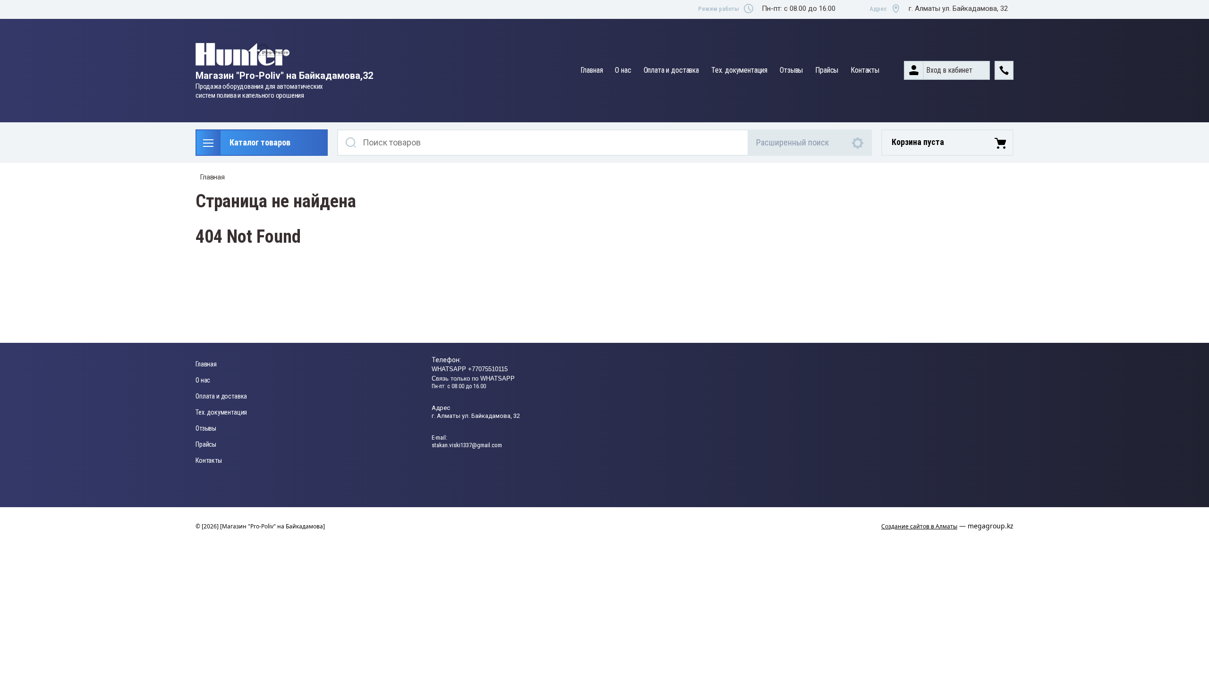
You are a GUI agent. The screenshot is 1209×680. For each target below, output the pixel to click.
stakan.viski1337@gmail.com (467, 445)
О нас (623, 70)
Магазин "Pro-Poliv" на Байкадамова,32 (284, 75)
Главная (591, 70)
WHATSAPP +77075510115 (470, 369)
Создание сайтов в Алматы (919, 526)
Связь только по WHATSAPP (473, 378)
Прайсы (826, 70)
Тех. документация (739, 70)
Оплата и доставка (671, 70)
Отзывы (791, 70)
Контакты (865, 70)
